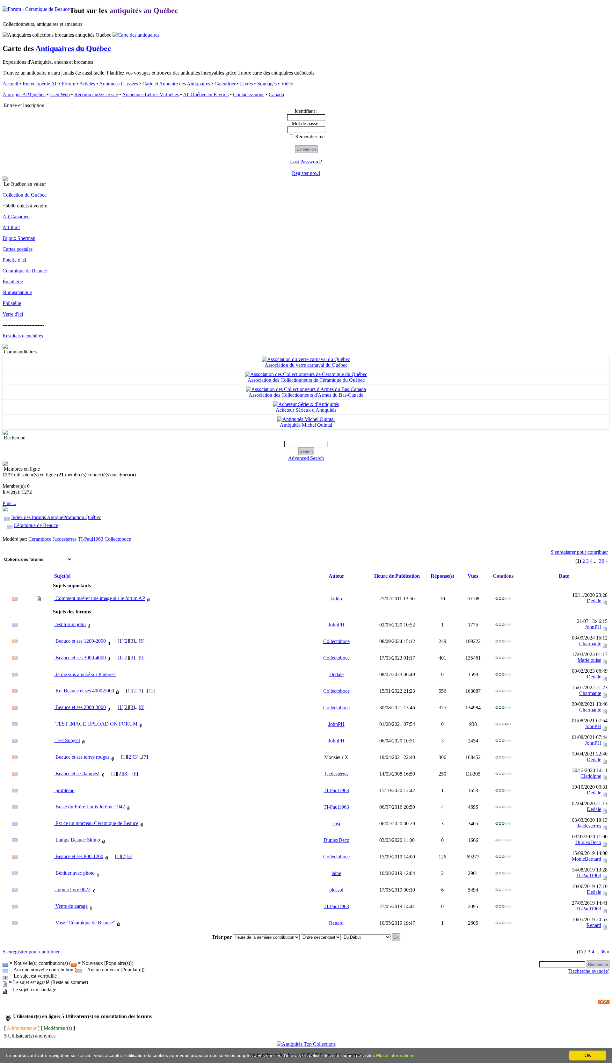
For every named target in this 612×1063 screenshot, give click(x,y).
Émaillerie (13, 281)
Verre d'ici (13, 314)
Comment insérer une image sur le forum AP (99, 598)
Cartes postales (18, 249)
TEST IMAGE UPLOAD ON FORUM (95, 724)
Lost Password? (306, 161)
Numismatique (17, 292)
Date (564, 576)
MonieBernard (586, 859)
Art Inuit (11, 227)
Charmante (590, 643)
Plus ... (9, 503)
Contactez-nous (248, 94)
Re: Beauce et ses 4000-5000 (84, 690)
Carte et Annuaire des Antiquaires (176, 83)
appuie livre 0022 (72, 889)
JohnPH (336, 624)
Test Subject (67, 740)
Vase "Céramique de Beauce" (84, 922)
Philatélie (12, 303)
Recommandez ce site (96, 94)
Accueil (10, 83)
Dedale (594, 601)
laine (336, 873)
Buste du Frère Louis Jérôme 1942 (89, 806)
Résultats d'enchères (23, 335)
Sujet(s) (62, 576)
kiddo (336, 598)
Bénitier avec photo (74, 873)
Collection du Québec (25, 195)
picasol (336, 890)
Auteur (336, 576)
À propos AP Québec (24, 94)
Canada (276, 94)
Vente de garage (71, 906)
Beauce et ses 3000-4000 (80, 657)
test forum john (70, 624)
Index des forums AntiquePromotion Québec (56, 517)
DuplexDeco (336, 840)
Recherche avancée (588, 971)
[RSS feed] (603, 1000)
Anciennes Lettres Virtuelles (150, 94)
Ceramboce (39, 539)
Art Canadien (16, 216)
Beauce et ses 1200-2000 (80, 641)
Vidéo (287, 83)
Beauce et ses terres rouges (81, 757)
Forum (68, 83)
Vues (473, 576)
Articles (87, 83)
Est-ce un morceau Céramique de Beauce (96, 823)
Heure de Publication (397, 576)
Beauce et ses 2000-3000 (80, 707)
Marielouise (589, 660)
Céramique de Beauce (25, 270)
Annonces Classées (118, 83)
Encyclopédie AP (40, 83)
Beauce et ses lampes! (76, 773)
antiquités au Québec (143, 10)
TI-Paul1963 (90, 539)
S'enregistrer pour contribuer (579, 552)
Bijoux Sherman (19, 238)
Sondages (267, 83)
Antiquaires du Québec (73, 48)
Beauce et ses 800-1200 (78, 856)
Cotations (503, 576)
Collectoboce (118, 539)
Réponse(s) (442, 576)
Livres (246, 83)
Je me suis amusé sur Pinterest (85, 674)
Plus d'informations (395, 1055)
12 (151, 690)
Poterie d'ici (14, 260)
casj (336, 823)
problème (64, 790)
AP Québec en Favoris (206, 94)
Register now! (306, 173)
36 (601, 561)
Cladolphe (590, 776)
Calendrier (225, 83)
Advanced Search (306, 458)
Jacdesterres (64, 539)
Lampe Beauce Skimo (77, 839)
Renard (336, 923)
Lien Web (60, 94)
